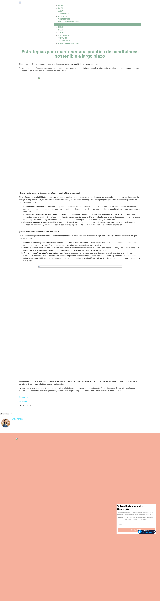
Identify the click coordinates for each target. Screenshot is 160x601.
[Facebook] (74, 519)
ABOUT (61, 11)
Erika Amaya (17, 419)
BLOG (60, 8)
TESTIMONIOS (64, 19)
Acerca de (4, 414)
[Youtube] (86, 519)
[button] (97, 24)
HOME (61, 5)
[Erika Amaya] (5, 427)
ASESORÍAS (63, 14)
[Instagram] (80, 519)
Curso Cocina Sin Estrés (68, 22)
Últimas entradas (15, 414)
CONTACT (62, 16)
